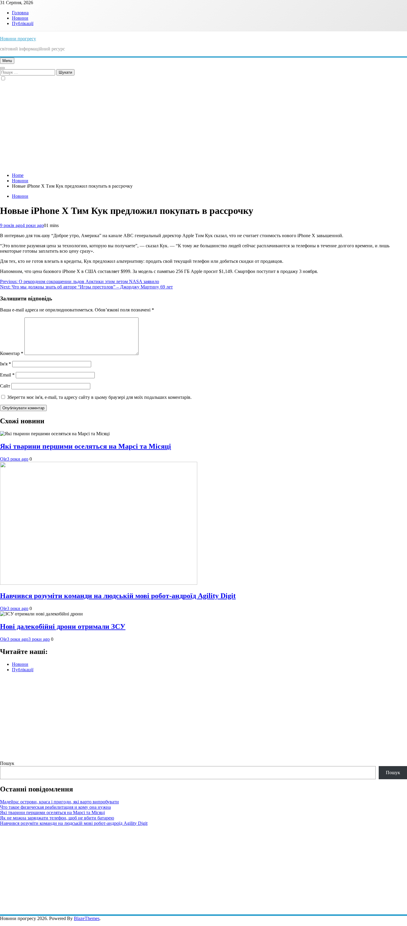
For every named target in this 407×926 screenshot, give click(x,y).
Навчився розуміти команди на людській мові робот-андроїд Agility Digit (118, 596)
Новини (20, 18)
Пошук (7, 763)
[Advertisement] (203, 126)
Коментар (11, 353)
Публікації (22, 23)
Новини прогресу (18, 38)
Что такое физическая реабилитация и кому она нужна (55, 807)
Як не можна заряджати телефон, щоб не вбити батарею (57, 817)
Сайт (5, 385)
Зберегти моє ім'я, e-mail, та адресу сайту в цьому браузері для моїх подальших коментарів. (99, 397)
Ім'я (5, 363)
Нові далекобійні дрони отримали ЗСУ (62, 626)
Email (7, 374)
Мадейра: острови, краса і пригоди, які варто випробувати (59, 801)
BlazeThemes (87, 918)
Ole (3, 459)
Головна (20, 12)
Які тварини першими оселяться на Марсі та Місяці (85, 446)
